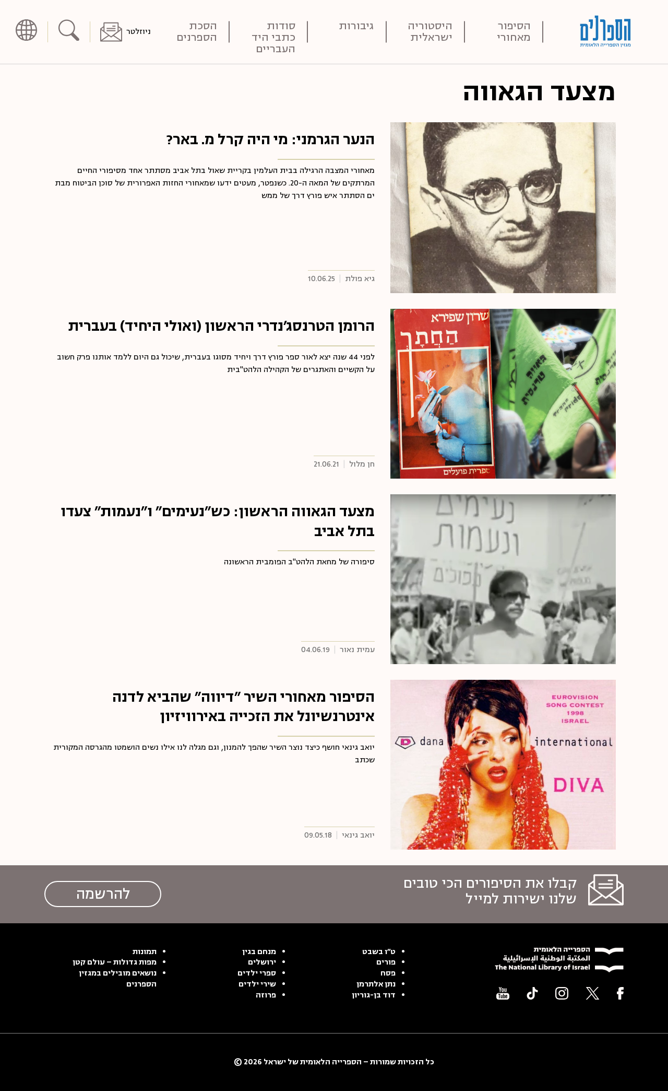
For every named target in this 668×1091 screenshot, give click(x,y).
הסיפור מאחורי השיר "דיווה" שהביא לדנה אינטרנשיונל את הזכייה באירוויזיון (243, 707)
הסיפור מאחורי (514, 31)
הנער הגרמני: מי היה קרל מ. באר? (270, 139)
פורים (386, 962)
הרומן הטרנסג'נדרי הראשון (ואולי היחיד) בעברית (221, 326)
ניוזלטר (138, 31)
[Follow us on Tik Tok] (532, 993)
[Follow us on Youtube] (502, 993)
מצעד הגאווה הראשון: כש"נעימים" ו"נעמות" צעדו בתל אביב (218, 521)
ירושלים (262, 962)
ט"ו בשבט (379, 952)
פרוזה (266, 995)
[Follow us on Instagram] (561, 993)
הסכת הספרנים (196, 31)
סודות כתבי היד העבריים (273, 31)
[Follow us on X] (593, 993)
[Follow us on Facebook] (620, 993)
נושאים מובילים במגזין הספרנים (118, 979)
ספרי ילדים (256, 973)
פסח (388, 973)
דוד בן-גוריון (374, 995)
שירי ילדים (257, 984)
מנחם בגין (259, 952)
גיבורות (356, 26)
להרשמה (103, 894)
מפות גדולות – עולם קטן (115, 962)
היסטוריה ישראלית (430, 31)
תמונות (145, 952)
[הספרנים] (605, 31)
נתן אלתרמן (376, 984)
